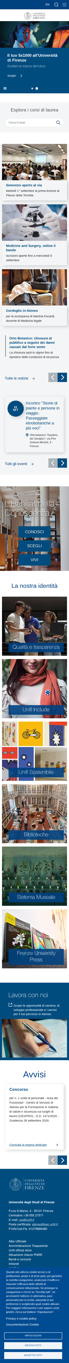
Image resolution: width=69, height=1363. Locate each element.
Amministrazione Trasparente (28, 1245)
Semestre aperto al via (24, 185)
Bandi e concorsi (20, 1259)
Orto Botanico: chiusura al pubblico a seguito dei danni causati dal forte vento (32, 342)
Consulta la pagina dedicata (28, 1145)
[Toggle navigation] (64, 4)
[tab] (32, 88)
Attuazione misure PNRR (25, 1254)
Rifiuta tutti (33, 1345)
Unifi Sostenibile (36, 772)
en (47, 4)
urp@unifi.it (26, 1219)
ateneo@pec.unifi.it (45, 1224)
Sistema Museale (36, 897)
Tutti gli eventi (16, 464)
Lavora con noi (28, 995)
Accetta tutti (33, 1355)
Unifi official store (20, 1250)
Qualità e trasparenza (36, 647)
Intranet (14, 1263)
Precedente (53, 377)
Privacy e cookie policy (21, 1318)
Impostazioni (33, 1335)
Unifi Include (36, 709)
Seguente (62, 377)
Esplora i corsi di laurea (34, 109)
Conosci (34, 532)
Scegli (34, 546)
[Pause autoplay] (5, 88)
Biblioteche (36, 834)
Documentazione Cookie (22, 1324)
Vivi (34, 560)
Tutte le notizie (16, 378)
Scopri (15, 75)
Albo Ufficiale (17, 1241)
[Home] (34, 16)
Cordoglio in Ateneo (22, 310)
